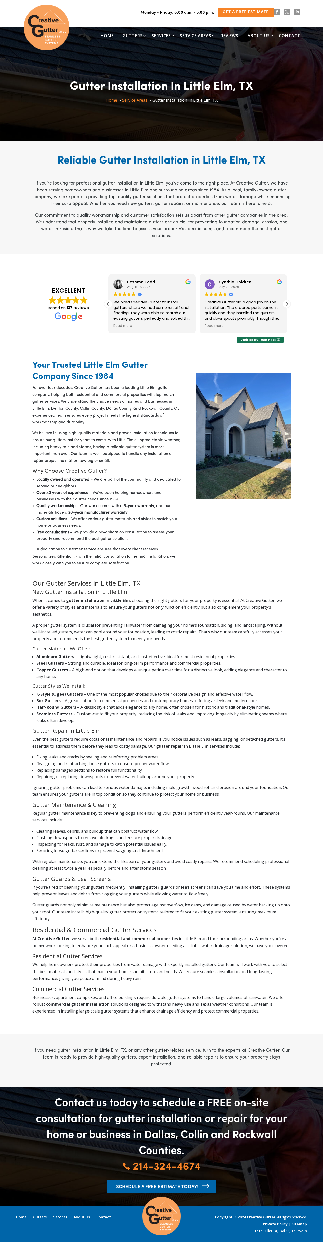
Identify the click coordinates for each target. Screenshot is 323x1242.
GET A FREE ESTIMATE (246, 12)
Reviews (229, 35)
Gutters (133, 35)
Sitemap (299, 1224)
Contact (289, 35)
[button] (286, 304)
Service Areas (195, 35)
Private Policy (275, 1224)
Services (161, 35)
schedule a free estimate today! (157, 1186)
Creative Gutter (261, 1217)
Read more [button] (122, 326)
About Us (259, 35)
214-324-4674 (161, 1165)
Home (107, 35)
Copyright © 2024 (231, 1217)
